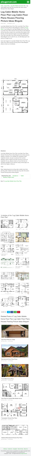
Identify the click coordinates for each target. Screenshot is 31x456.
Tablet (22, 175)
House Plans (3, 23)
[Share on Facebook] (11, 312)
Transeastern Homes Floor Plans (9, 418)
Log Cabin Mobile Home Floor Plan (13, 181)
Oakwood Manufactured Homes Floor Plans (11, 437)
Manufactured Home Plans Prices (9, 359)
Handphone (15, 175)
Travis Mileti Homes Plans (7, 379)
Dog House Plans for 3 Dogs (8, 339)
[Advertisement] (15, 61)
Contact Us (10, 448)
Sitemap (5, 448)
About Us (26, 448)
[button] (28, 2)
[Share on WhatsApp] (15, 312)
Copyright (15, 448)
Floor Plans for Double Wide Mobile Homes (11, 398)
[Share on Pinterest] (18, 312)
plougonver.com (9, 1)
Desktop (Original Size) (8, 177)
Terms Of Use (20, 448)
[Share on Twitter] (8, 312)
